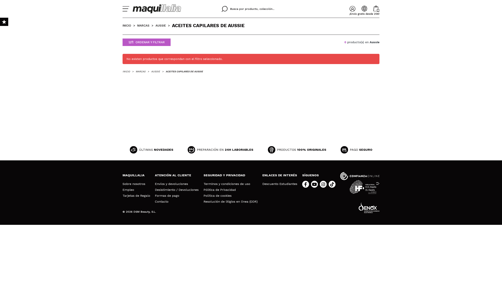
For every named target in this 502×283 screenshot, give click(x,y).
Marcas (143, 25)
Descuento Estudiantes (279, 184)
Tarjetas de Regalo (136, 195)
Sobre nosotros (134, 184)
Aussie (161, 25)
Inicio (127, 25)
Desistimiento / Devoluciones (177, 189)
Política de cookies (218, 195)
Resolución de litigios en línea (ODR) (231, 201)
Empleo (128, 189)
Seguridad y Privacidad (224, 175)
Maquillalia (134, 175)
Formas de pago (167, 195)
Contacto (161, 201)
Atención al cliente (173, 175)
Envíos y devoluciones (171, 184)
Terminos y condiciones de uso (227, 184)
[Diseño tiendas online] (369, 207)
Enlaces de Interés (279, 175)
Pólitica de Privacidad (220, 189)
